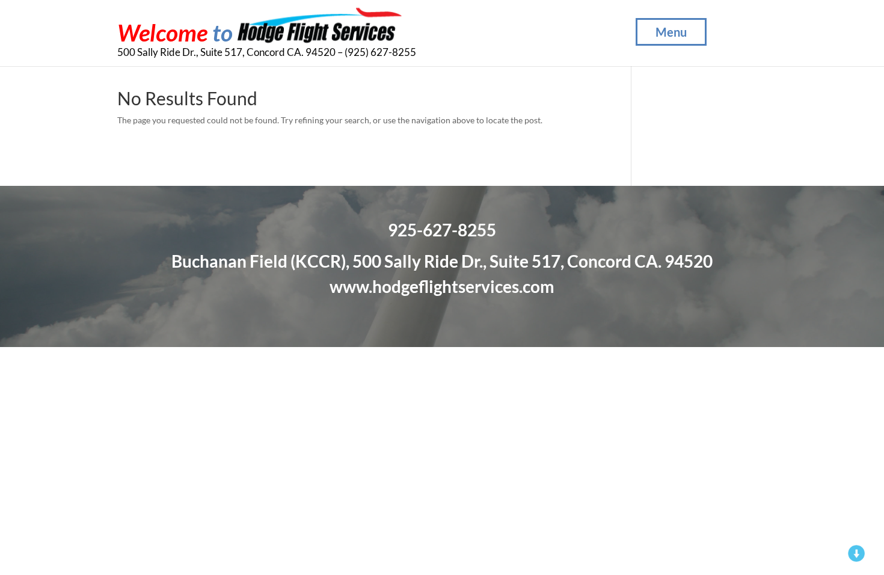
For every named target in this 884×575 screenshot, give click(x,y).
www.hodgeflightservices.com (442, 286)
